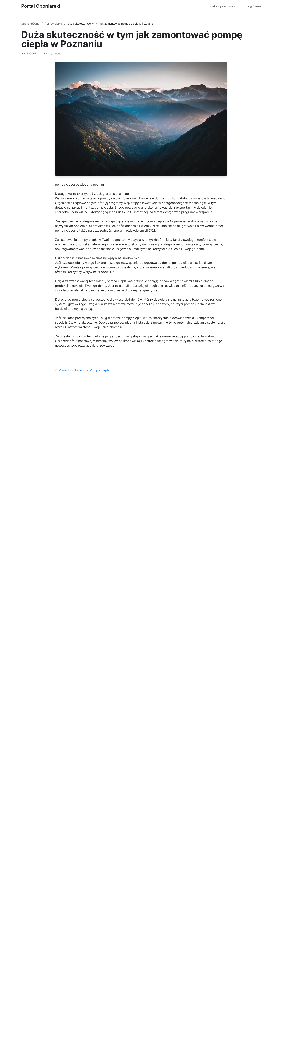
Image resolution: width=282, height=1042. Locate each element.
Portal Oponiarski (40, 6)
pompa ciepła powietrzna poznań (79, 184)
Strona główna (250, 6)
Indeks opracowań (221, 6)
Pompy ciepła (54, 23)
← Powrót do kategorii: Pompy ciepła (82, 370)
